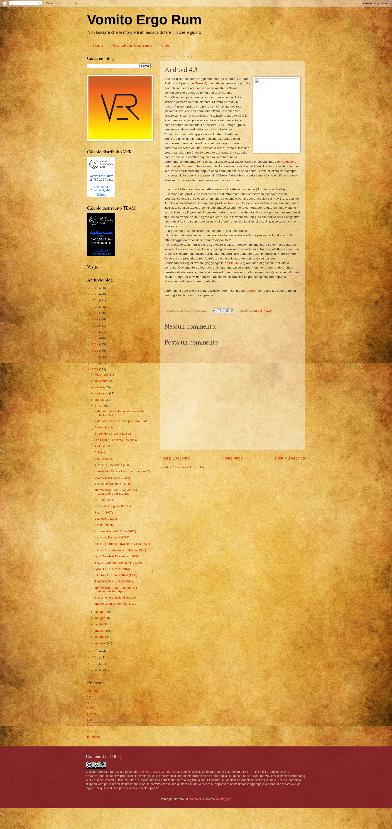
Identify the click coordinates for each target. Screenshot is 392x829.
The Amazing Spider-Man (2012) (115, 603)
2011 (95, 657)
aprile (99, 624)
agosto (100, 399)
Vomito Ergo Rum (144, 19)
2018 (95, 338)
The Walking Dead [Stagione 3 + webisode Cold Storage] (115, 491)
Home (98, 45)
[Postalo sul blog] (219, 310)
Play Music (236, 263)
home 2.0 (93, 708)
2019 (95, 331)
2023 (95, 306)
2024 (95, 300)
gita (89, 702)
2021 (95, 319)
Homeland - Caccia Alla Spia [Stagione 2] (122, 471)
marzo (100, 630)
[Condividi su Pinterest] (232, 310)
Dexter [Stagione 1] (107, 427)
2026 (95, 288)
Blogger (225, 799)
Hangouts (288, 161)
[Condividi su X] (223, 310)
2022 (95, 313)
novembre (102, 381)
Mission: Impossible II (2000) (113, 484)
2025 (95, 294)
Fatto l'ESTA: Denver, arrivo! (112, 569)
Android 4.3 (102, 446)
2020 (95, 325)
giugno (100, 612)
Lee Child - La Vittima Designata (115, 440)
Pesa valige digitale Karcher (112, 506)
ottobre (100, 387)
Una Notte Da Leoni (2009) (111, 537)
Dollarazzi (101, 452)
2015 (95, 357)
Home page (232, 458)
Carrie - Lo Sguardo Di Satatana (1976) (120, 550)
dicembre (102, 374)
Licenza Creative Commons (156, 771)
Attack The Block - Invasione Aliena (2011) (122, 543)
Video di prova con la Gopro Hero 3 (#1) (121, 421)
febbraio (101, 636)
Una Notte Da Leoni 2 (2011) (113, 477)
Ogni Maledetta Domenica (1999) (116, 556)
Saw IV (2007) (103, 512)
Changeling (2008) (106, 518)
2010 (95, 663)
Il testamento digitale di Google (115, 597)
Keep (253, 290)
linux (90, 725)
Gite (165, 45)
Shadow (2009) (104, 458)
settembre (102, 393)
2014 (95, 363)
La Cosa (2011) (104, 499)
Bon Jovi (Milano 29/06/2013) (113, 581)
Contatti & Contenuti (132, 45)
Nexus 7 (234, 203)
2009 (95, 670)
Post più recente (175, 458)
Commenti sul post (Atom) (190, 467)
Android (256, 310)
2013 (95, 369)
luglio (99, 406)
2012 (95, 651)
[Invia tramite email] (215, 310)
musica (92, 731)
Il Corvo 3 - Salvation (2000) (112, 465)
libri (89, 719)
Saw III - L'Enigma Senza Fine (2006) (118, 562)
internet (91, 713)
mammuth (195, 799)
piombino (93, 737)
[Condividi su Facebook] (227, 310)
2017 (95, 344)
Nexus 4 (200, 83)
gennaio (101, 643)
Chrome (187, 166)
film (89, 696)
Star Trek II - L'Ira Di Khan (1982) (115, 575)
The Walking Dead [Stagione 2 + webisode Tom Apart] (115, 589)
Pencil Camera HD (106, 525)
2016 (95, 350)
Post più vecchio (290, 458)
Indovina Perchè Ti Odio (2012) (115, 531)
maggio (100, 618)
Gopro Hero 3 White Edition (112, 433)
